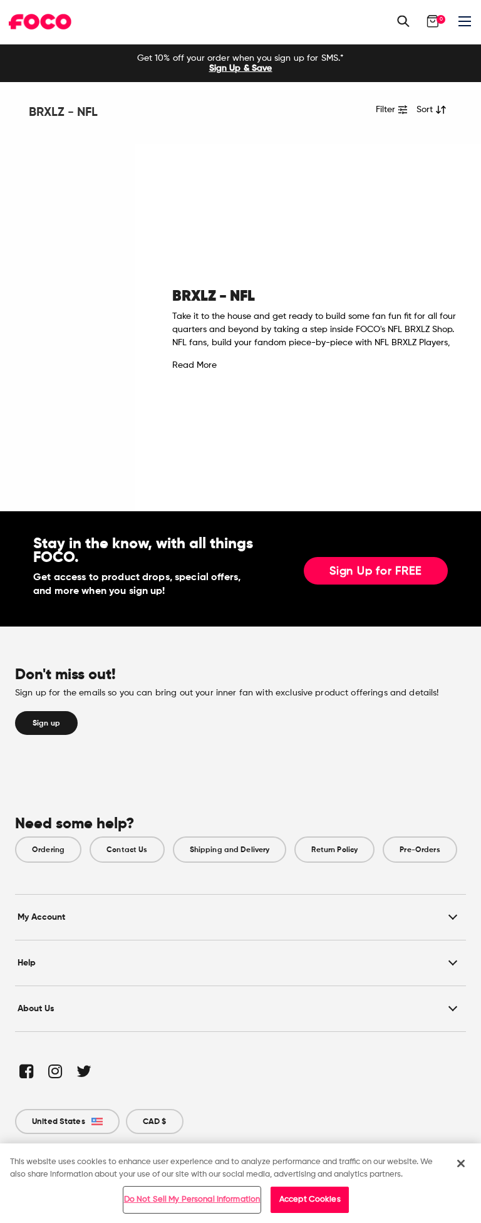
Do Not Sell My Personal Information (192, 1199)
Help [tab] (27, 962)
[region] (240, 1183)
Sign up (46, 723)
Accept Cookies (310, 1199)
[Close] (461, 1163)
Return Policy (334, 849)
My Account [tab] (41, 917)
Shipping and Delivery (230, 849)
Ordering (48, 849)
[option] (240, 63)
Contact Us (126, 849)
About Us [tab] (36, 1008)
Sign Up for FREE (375, 571)
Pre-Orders (420, 849)
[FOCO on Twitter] (83, 1071)
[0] (433, 21)
